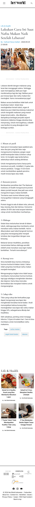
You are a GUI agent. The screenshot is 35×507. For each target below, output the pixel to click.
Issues (29, 495)
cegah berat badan (11, 334)
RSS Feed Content (25, 497)
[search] (31, 3)
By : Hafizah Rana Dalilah (10, 42)
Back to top (17, 499)
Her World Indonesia (9, 400)
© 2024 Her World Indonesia (13, 492)
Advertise (22, 495)
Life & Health (6, 26)
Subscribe (27, 492)
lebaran (24, 334)
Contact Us (14, 495)
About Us (5, 495)
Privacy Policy (7, 497)
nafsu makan (15, 329)
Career (15, 497)
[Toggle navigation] (4, 3)
